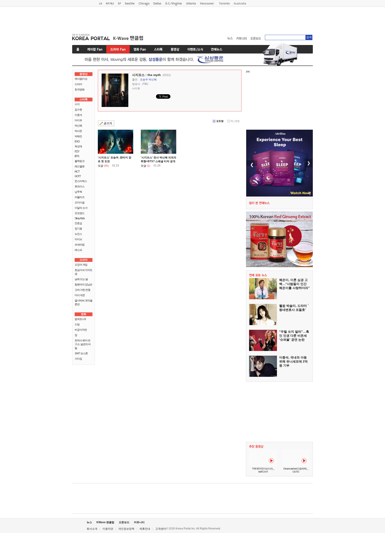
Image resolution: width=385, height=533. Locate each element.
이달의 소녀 (81, 207)
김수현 (78, 109)
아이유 (78, 120)
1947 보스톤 (81, 353)
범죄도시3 (80, 319)
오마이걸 (79, 202)
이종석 (78, 115)
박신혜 (78, 125)
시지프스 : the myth (146, 75)
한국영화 (79, 89)
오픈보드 (124, 522)
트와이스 (79, 186)
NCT (77, 171)
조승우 (144, 79)
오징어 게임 (81, 264)
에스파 (78, 250)
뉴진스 (78, 234)
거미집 (78, 358)
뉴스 (89, 522)
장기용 (78, 228)
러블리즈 (79, 197)
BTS (77, 156)
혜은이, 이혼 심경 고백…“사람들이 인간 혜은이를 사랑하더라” (294, 284)
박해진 (78, 136)
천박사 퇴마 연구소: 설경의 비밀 (83, 344)
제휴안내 (144, 528)
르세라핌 (79, 244)
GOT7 (78, 176)
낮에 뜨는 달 (81, 279)
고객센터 (160, 528)
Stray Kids (80, 218)
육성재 (78, 146)
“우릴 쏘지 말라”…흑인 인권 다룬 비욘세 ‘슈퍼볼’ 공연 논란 (294, 335)
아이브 (78, 239)
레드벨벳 (79, 166)
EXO (77, 141)
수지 (77, 104)
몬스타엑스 (81, 181)
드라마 (78, 84)
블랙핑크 (79, 161)
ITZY (77, 151)
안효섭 (78, 223)
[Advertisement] (192, 19)
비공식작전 (81, 329)
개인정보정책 (126, 528)
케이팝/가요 (81, 78)
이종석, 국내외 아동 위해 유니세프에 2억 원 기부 (293, 361)
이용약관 (107, 528)
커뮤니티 (139, 522)
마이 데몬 (80, 295)
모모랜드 (79, 213)
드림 (77, 324)
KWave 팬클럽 (105, 522)
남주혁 (78, 191)
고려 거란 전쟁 (82, 289)
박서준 (78, 131)
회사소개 (92, 528)
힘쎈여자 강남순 (83, 284)
